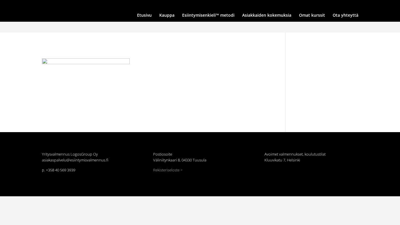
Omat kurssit (295, 5)
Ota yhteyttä (320, 5)
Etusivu (171, 5)
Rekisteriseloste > (167, 170)
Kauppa (187, 5)
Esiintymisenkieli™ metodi (218, 5)
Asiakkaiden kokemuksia (262, 5)
